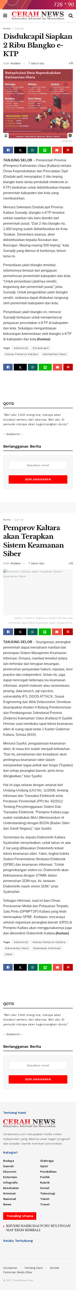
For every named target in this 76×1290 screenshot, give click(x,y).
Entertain (10, 1177)
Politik (45, 1177)
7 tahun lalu (36, 63)
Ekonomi (9, 1171)
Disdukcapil (41, 348)
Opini (44, 1166)
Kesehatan (11, 1188)
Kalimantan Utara (54, 354)
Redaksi (15, 63)
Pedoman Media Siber (18, 1272)
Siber (9, 954)
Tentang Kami (33, 1267)
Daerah (18, 28)
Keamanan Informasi (47, 948)
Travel (45, 1204)
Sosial (44, 1188)
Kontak (54, 1267)
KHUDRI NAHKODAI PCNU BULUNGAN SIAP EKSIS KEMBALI (38, 1228)
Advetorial (21, 348)
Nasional (9, 1199)
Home (7, 28)
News (7, 1204)
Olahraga (47, 1160)
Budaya (8, 1160)
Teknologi (47, 1193)
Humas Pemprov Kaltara (21, 354)
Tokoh (44, 1199)
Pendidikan (48, 1171)
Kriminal (9, 1193)
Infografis (10, 1182)
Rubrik (45, 1182)
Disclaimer (10, 1267)
